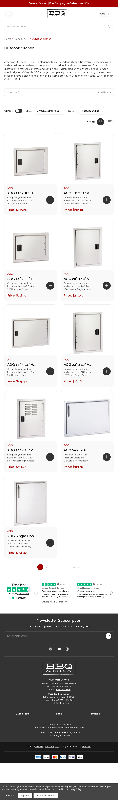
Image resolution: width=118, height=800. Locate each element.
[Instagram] (67, 649)
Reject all (25, 795)
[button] (59, 92)
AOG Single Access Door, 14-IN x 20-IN (78, 450)
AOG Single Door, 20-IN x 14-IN (21, 536)
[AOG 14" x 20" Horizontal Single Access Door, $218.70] (30, 247)
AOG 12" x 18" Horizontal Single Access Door (21, 193)
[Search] (109, 27)
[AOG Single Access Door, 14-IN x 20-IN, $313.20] (87, 418)
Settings (10, 795)
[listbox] (92, 111)
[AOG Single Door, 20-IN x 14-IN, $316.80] (30, 504)
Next (74, 567)
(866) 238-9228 (63, 689)
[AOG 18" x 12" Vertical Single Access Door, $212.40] (87, 161)
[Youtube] (59, 649)
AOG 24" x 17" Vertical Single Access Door (78, 364)
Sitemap (86, 746)
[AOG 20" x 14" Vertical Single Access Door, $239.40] (87, 247)
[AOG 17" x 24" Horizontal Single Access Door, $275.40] (30, 333)
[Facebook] (50, 649)
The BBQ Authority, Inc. (47, 746)
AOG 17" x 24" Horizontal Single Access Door (21, 364)
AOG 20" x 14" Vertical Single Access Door (78, 279)
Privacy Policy (74, 789)
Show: (29, 111)
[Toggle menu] (8, 14)
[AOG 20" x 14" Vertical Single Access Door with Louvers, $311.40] (30, 418)
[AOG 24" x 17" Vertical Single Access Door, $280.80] (87, 333)
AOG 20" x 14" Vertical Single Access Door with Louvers (21, 450)
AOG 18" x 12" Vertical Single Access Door (78, 193)
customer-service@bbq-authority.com (65, 727)
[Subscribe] (108, 636)
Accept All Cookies (46, 795)
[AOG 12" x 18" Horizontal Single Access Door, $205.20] (30, 161)
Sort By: (72, 111)
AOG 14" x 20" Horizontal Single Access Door (21, 279)
